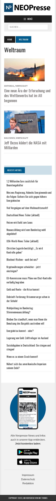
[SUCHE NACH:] (28, 26)
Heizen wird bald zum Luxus (20, 222)
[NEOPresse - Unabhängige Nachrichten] (28, 7)
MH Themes (43, 498)
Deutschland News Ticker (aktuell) (23, 215)
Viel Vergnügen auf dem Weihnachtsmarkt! (27, 208)
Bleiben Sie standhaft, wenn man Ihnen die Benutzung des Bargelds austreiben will (27, 321)
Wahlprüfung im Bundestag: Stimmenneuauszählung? (20, 310)
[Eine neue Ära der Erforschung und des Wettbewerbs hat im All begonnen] (24, 69)
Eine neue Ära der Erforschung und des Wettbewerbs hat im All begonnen (27, 95)
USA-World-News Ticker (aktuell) (22, 241)
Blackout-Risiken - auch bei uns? (22, 259)
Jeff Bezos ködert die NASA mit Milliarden (25, 145)
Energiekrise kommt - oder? (20, 331)
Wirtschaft (21, 86)
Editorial (9, 86)
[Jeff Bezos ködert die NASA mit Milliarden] (24, 121)
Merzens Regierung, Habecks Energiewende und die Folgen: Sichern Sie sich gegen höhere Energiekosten (29, 196)
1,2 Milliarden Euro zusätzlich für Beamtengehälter (22, 183)
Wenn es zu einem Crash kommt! (22, 357)
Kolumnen (9, 138)
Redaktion (28, 483)
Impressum (28, 475)
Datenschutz (28, 479)
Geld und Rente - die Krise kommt (23, 289)
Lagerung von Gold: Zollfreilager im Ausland (27, 338)
